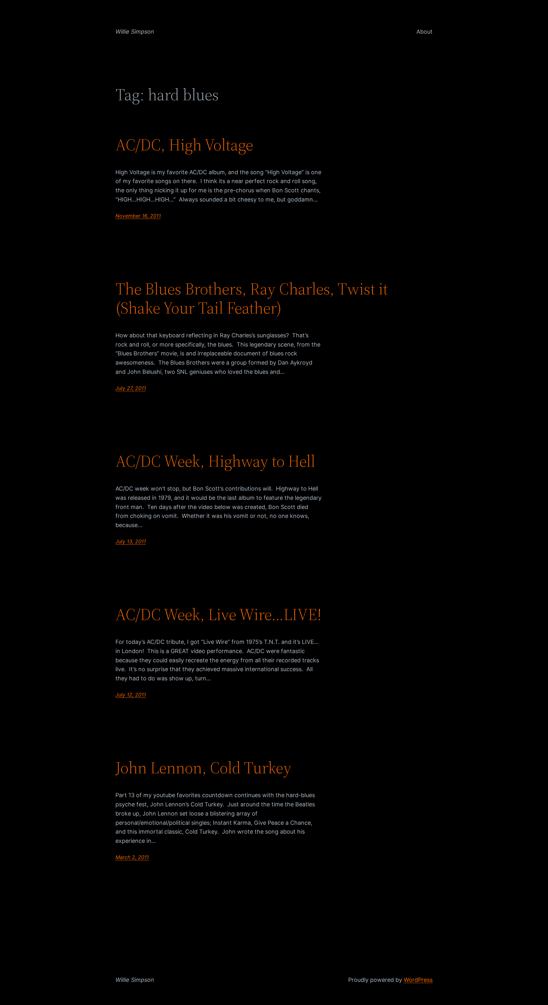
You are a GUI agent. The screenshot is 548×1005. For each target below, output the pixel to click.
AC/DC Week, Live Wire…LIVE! (218, 614)
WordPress (418, 979)
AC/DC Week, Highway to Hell (215, 461)
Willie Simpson (134, 31)
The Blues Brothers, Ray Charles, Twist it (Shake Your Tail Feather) (251, 298)
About (424, 31)
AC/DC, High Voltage (184, 144)
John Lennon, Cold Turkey (203, 767)
